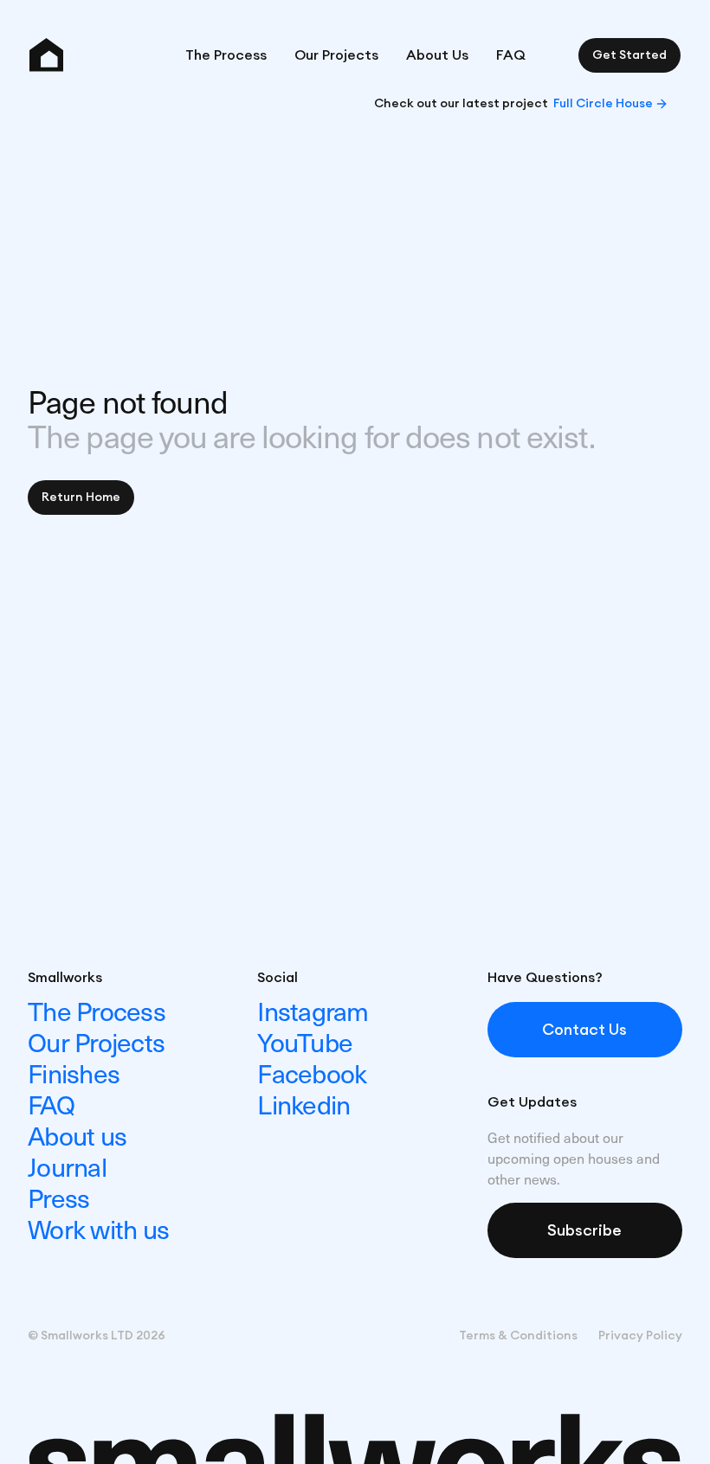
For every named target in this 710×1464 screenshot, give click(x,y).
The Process (226, 55)
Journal (67, 1165)
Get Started (629, 55)
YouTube (304, 1041)
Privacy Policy (640, 1336)
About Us (437, 55)
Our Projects (336, 55)
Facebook (311, 1072)
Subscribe (584, 1230)
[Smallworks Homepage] (46, 55)
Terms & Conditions (518, 1336)
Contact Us (584, 1029)
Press (58, 1197)
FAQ (511, 55)
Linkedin (303, 1103)
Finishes (73, 1072)
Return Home (81, 497)
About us (77, 1134)
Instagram (312, 1010)
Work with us (98, 1228)
